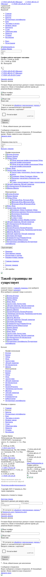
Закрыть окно (6, 136)
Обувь (14, 300)
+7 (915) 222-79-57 (8, 448)
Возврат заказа (11, 25)
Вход (7, 41)
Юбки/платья (22, 325)
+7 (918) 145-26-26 (8, 476)
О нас (7, 29)
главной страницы (21, 288)
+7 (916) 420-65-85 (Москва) (11, 2)
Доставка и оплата (12, 23)
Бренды (8, 17)
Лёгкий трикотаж (27, 306)
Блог (7, 21)
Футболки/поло (25, 308)
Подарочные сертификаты (15, 19)
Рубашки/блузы (25, 323)
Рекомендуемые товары (14, 257)
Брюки (15, 298)
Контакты (9, 27)
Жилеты (16, 317)
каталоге (17, 290)
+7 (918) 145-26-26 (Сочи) (21, 4)
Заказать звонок (7, 79)
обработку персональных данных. (27, 105)
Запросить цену (21, 512)
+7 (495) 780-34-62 (8, 458)
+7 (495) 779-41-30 (8, 468)
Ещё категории (7, 247)
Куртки (16, 296)
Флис (13, 302)
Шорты (16, 310)
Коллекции (9, 37)
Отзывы (8, 35)
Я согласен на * (22, 510)
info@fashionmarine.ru (35, 463)
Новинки (8, 251)
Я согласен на (22, 105)
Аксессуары (21, 304)
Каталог (8, 15)
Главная (8, 13)
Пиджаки (18, 321)
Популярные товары (13, 253)
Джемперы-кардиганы (33, 313)
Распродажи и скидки (13, 255)
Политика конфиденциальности (13, 485)
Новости (8, 33)
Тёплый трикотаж (28, 319)
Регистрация (10, 43)
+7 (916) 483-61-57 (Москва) (11, 73)
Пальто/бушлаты (26, 312)
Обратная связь (11, 31)
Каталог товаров (7, 149)
